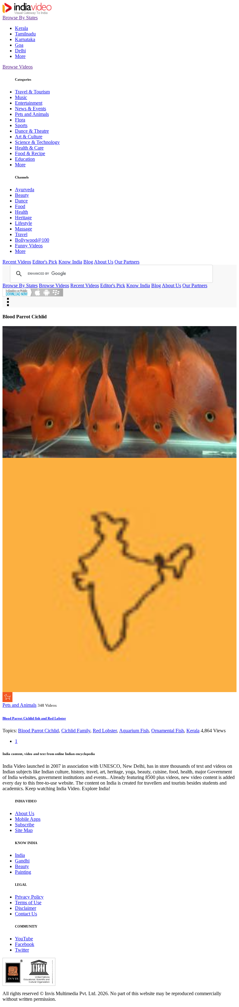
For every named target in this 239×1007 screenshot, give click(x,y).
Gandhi (22, 860)
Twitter (22, 949)
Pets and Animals (32, 114)
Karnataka (25, 39)
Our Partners (127, 261)
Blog (88, 261)
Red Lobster (105, 730)
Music (21, 97)
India (20, 855)
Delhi (20, 50)
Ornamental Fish (167, 730)
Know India (70, 261)
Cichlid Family (75, 730)
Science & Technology (37, 142)
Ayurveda (24, 189)
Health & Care (29, 147)
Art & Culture (28, 136)
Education (25, 159)
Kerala (21, 28)
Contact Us (26, 913)
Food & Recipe (30, 153)
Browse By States (20, 17)
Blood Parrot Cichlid (38, 730)
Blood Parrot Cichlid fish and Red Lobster (34, 718)
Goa (19, 45)
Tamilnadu (25, 33)
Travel (21, 234)
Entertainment (28, 103)
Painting (23, 872)
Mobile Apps (27, 819)
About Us (103, 261)
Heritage (23, 217)
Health (21, 212)
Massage (23, 228)
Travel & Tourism (32, 91)
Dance (21, 200)
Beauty (22, 195)
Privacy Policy (29, 897)
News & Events (30, 108)
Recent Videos (16, 261)
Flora (20, 119)
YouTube (24, 938)
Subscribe (24, 824)
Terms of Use (28, 902)
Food (20, 206)
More (20, 56)
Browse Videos (17, 66)
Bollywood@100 (32, 240)
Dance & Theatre (32, 131)
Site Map (24, 830)
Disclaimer (25, 908)
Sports (21, 125)
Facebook (24, 944)
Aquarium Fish (134, 730)
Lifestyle (23, 223)
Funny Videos (29, 245)
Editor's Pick (44, 261)
